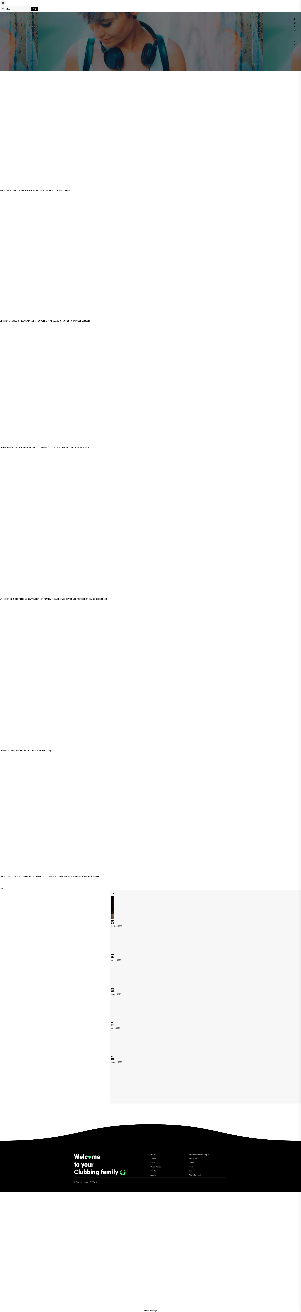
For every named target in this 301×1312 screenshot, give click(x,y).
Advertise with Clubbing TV (199, 1155)
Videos (146, 7)
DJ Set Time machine (119, 7)
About (191, 1167)
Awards (153, 1175)
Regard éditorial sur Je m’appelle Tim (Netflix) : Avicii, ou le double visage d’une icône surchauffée (49, 877)
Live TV (136, 7)
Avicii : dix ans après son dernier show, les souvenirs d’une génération (35, 190)
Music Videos (155, 1167)
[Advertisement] (131, 1079)
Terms (191, 1163)
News (156, 7)
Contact (192, 1171)
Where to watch (195, 1175)
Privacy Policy (194, 1159)
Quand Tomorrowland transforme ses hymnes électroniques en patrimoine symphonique (45, 447)
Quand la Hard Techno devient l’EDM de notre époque (26, 751)
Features (167, 7)
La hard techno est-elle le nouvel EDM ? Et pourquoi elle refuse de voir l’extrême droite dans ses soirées (53, 599)
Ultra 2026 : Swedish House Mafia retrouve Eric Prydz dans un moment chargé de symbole (45, 321)
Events (178, 7)
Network (188, 7)
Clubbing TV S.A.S (90, 1182)
